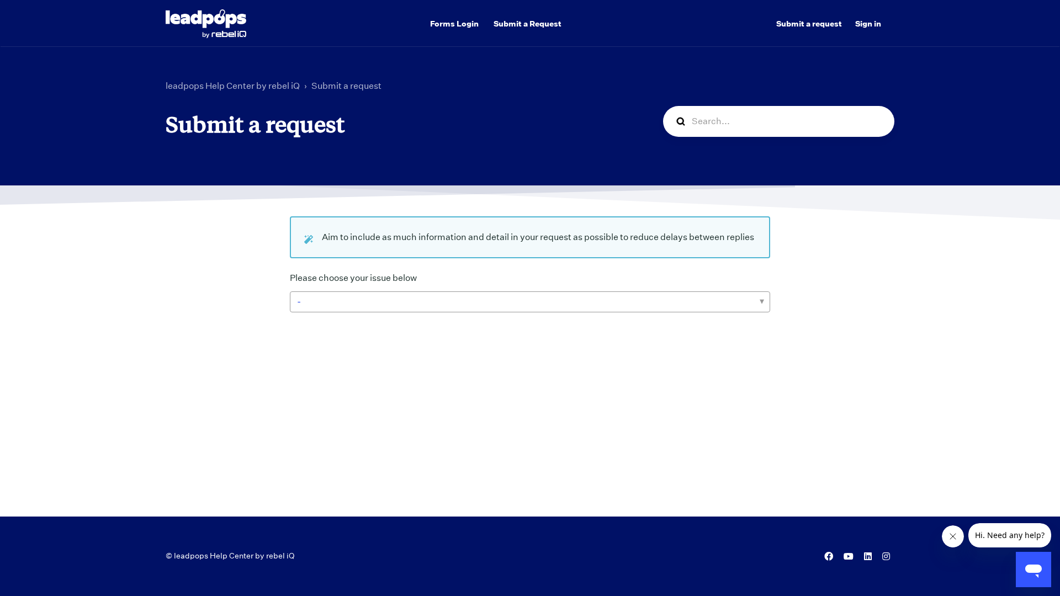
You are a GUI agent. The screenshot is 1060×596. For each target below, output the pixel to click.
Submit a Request (527, 24)
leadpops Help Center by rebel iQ (233, 86)
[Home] (206, 23)
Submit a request (809, 24)
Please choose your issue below (353, 278)
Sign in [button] (868, 24)
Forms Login (454, 24)
